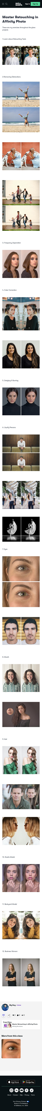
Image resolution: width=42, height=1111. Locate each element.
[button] (3, 4)
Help (21, 1095)
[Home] (19, 4)
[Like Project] (3, 1015)
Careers (15, 1095)
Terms (33, 1095)
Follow (19, 1005)
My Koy (12, 1005)
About (9, 1095)
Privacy (27, 1095)
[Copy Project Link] (9, 1015)
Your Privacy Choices (19, 1101)
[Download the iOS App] (13, 1082)
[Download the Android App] (28, 1082)
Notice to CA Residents (21, 1103)
